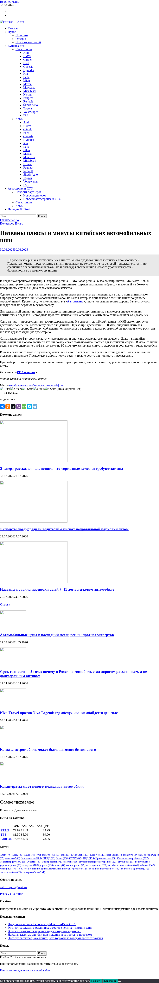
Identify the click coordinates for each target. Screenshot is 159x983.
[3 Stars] (27, 389)
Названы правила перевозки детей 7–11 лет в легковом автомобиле (57, 589)
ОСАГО (75, 858)
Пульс (12, 31)
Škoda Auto (30, 105)
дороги (47, 865)
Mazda (27, 84)
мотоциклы (8, 868)
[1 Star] (5, 389)
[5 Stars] (50, 389)
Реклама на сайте (11, 893)
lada (65, 854)
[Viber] (18, 406)
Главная (13, 28)
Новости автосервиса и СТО (42, 199)
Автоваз (12, 858)
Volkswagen (30, 112)
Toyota (27, 108)
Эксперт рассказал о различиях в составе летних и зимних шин (50, 927)
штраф (142, 868)
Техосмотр (8, 861)
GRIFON (6, 838)
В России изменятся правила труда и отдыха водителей (44, 931)
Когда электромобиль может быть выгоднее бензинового (48, 749)
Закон (62, 858)
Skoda (127, 854)
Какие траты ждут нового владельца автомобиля (42, 786)
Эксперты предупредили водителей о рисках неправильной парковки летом (64, 529)
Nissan (27, 94)
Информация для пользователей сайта (25, 970)
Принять (96, 981)
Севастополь (24, 49)
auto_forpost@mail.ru (13, 887)
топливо (128, 868)
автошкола (126, 861)
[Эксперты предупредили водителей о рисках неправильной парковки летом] (33, 521)
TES (3, 834)
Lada (26, 77)
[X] (13, 406)
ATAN (5, 830)
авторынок (108, 861)
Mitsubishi (29, 91)
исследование (96, 865)
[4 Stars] (39, 389)
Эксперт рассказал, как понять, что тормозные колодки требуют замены (61, 468)
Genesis (28, 66)
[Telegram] (35, 406)
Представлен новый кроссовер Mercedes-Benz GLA (42, 924)
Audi (26, 52)
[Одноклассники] (7, 406)
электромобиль (33, 872)
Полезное (22, 35)
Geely (17, 854)
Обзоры (21, 38)
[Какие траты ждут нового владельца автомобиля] (13, 779)
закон (59, 865)
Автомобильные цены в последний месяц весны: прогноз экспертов (57, 635)
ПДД (89, 858)
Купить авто (16, 45)
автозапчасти (89, 861)
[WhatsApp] (24, 406)
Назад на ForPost (19, 209)
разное (81, 868)
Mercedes (29, 87)
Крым (19, 118)
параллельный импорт (58, 868)
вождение (30, 865)
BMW (27, 56)
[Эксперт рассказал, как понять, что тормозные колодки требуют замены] (33, 461)
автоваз (71, 861)
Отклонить (110, 981)
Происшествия (105, 858)
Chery (5, 854)
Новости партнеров (28, 192)
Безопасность (31, 858)
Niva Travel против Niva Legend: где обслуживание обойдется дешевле (59, 713)
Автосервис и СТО (20, 188)
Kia (25, 73)
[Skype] (29, 406)
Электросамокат (53, 861)
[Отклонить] (119, 981)
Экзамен (34, 861)
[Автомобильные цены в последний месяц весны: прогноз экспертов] (13, 627)
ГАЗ (26, 115)
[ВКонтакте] (2, 406)
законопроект (75, 865)
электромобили (11, 872)
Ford (26, 63)
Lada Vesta (98, 854)
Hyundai (28, 70)
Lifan (26, 80)
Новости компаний (28, 42)
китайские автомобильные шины (31, 385)
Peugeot (28, 98)
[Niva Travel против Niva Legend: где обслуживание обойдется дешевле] (13, 705)
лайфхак (58, 385)
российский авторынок (104, 868)
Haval (29, 854)
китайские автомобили (123, 865)
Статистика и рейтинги (133, 858)
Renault (28, 101)
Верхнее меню (9, 1)
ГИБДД (48, 858)
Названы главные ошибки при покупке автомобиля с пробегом (50, 934)
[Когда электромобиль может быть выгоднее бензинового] (13, 742)
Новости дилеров (34, 195)
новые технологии (30, 868)
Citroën (27, 59)
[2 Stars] (16, 389)
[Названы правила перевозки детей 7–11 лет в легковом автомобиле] (33, 581)
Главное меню (9, 220)
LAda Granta (80, 854)
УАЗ (21, 861)
